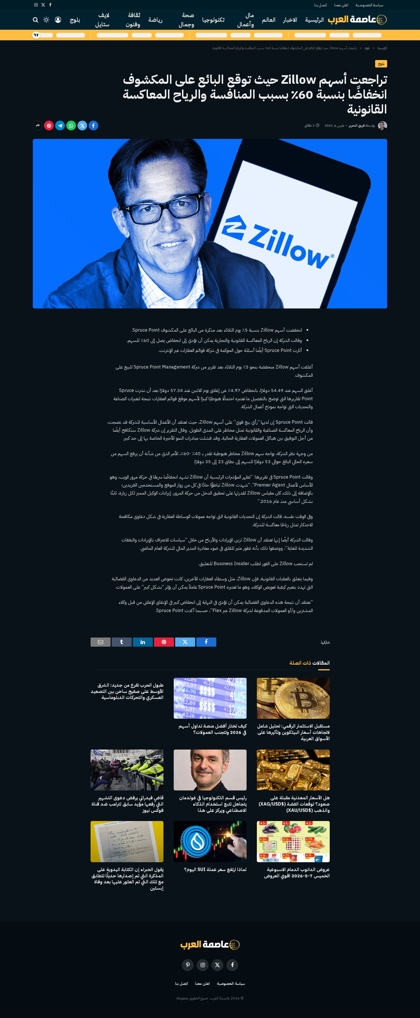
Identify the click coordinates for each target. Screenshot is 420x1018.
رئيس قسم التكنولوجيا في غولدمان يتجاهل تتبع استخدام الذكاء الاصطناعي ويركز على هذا (213, 804)
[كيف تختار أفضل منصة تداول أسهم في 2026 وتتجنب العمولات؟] (210, 698)
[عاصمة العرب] (357, 19)
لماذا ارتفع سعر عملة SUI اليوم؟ (215, 870)
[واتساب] (71, 125)
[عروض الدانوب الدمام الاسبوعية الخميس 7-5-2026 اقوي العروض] (293, 841)
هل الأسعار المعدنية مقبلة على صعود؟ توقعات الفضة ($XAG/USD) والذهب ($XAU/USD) (294, 804)
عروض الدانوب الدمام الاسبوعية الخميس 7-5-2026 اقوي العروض (297, 873)
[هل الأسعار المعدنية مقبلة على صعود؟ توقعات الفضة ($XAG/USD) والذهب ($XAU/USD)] (293, 770)
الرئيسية (314, 19)
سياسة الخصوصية (369, 5)
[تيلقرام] (60, 125)
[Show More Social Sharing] (38, 125)
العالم (268, 19)
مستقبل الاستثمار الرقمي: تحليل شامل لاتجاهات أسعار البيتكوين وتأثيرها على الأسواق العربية (293, 732)
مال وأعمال (245, 20)
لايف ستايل (102, 20)
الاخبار (290, 19)
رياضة (155, 19)
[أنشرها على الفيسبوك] (93, 125)
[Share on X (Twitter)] (82, 125)
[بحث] (36, 19)
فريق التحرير (357, 125)
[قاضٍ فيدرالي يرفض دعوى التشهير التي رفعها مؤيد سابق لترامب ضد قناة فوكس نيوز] (127, 770)
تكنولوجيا (213, 19)
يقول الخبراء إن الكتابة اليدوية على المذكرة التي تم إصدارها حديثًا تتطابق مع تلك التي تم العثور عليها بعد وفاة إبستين (127, 879)
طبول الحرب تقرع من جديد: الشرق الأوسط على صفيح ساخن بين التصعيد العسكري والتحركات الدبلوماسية (127, 691)
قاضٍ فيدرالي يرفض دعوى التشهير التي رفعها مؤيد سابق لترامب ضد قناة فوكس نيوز (127, 804)
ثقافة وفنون (133, 20)
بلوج (75, 19)
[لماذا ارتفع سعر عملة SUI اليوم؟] (210, 841)
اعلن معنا (341, 5)
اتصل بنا (320, 5)
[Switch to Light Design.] (46, 20)
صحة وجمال (186, 20)
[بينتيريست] (49, 125)
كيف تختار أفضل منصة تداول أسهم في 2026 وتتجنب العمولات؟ (213, 729)
